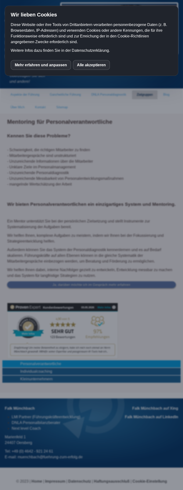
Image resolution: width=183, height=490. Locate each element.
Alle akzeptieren (91, 65)
